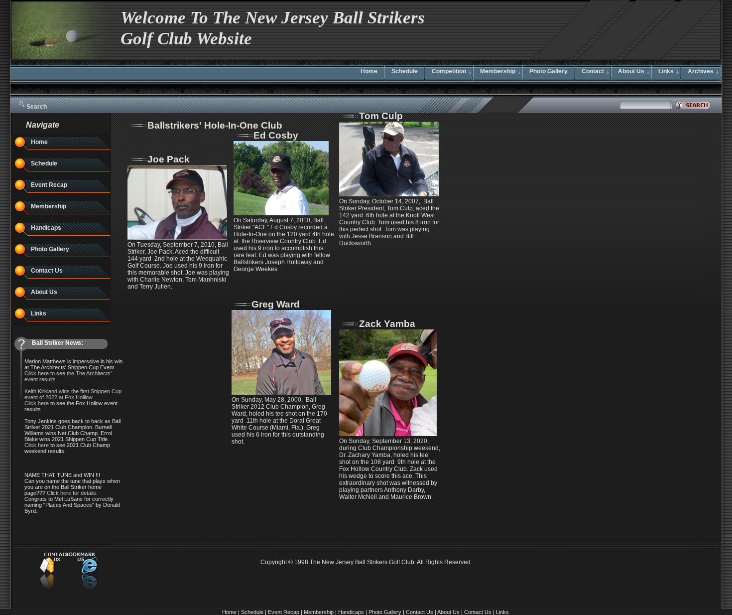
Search (36, 106)
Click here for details (71, 493)
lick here (38, 403)
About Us (631, 71)
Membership (497, 71)
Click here (36, 445)
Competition (449, 71)
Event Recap (49, 184)
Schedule (404, 71)
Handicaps (46, 227)
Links (666, 71)
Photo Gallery (548, 71)
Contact (593, 71)
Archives (701, 71)
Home (369, 71)
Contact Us (47, 270)
